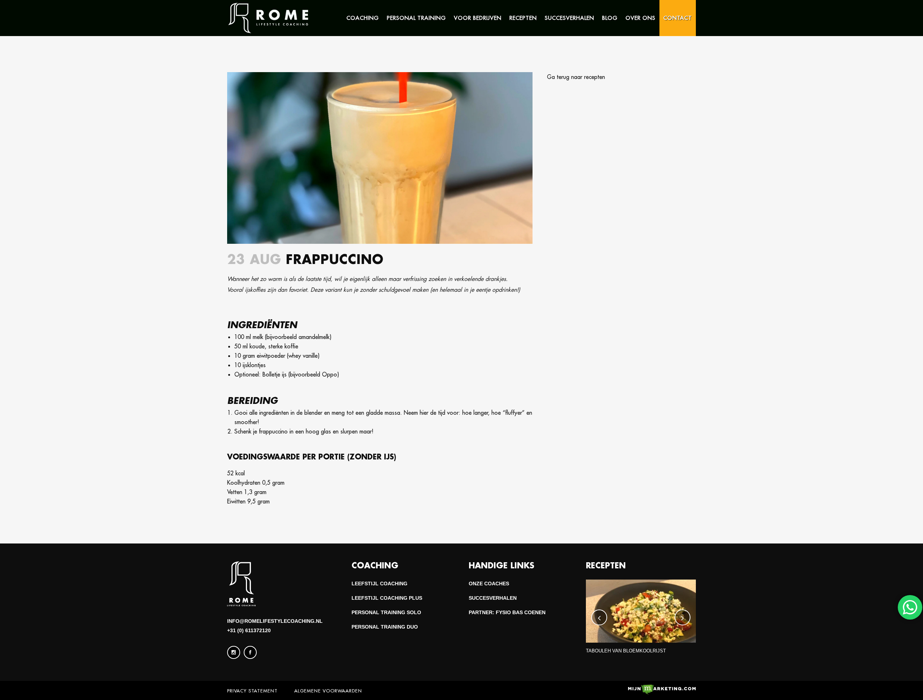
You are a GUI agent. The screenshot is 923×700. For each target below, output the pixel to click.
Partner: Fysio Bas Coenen (507, 612)
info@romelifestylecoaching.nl (275, 621)
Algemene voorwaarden (328, 691)
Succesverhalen (493, 598)
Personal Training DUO (385, 627)
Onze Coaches (489, 583)
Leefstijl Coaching (379, 583)
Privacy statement (252, 691)
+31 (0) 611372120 (249, 630)
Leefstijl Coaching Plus (387, 598)
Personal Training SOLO (386, 612)
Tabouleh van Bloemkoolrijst (626, 650)
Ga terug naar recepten (576, 76)
